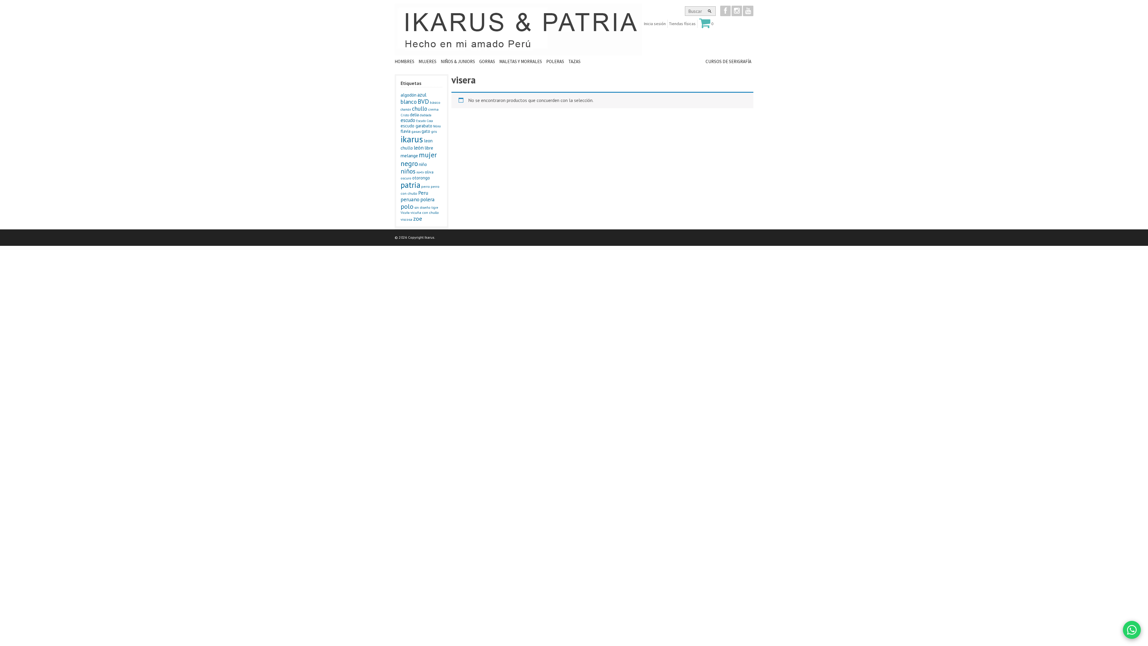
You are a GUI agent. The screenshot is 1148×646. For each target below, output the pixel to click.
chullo (419, 108)
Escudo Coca (424, 121)
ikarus (412, 139)
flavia (405, 131)
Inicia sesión (655, 23)
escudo (408, 120)
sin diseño (422, 207)
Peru (423, 192)
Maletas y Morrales (520, 61)
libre (429, 148)
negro (409, 163)
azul (421, 94)
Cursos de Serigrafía (728, 61)
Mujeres (427, 61)
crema (433, 109)
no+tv (420, 172)
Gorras (487, 61)
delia (414, 115)
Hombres (404, 61)
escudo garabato (416, 126)
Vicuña (405, 213)
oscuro (406, 178)
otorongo (421, 178)
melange (409, 156)
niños (408, 171)
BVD (423, 101)
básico (435, 102)
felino (437, 126)
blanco (409, 101)
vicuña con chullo (424, 212)
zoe (417, 218)
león (419, 147)
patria (410, 185)
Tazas (574, 61)
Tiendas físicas (682, 23)
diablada (425, 115)
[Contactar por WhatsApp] (1132, 630)
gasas (416, 131)
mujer (428, 154)
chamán (406, 109)
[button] (709, 11)
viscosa (406, 219)
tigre (434, 207)
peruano (410, 199)
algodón (408, 95)
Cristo (405, 115)
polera (427, 199)
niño (423, 164)
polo (407, 206)
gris (434, 131)
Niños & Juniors (458, 61)
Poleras (555, 61)
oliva (429, 172)
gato (426, 131)
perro (425, 186)
